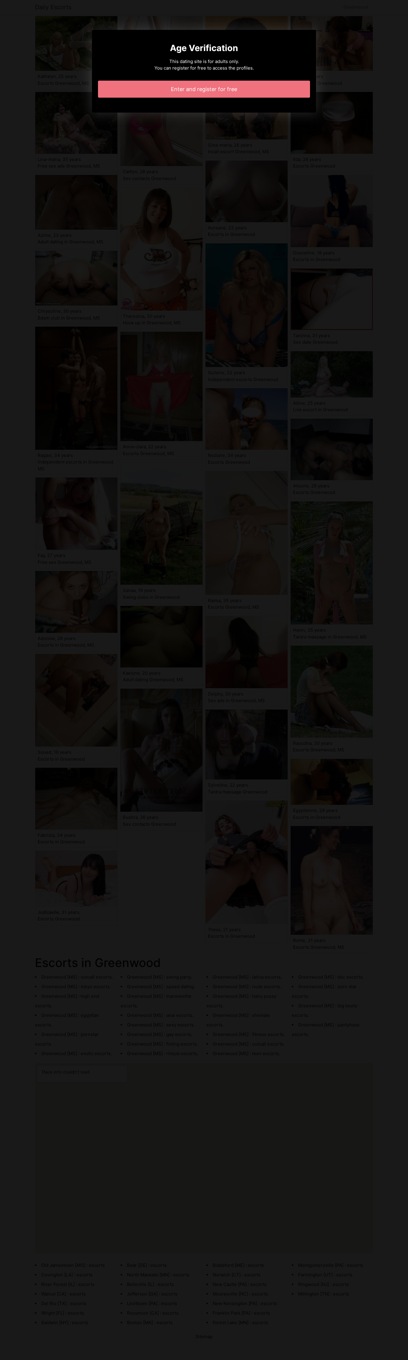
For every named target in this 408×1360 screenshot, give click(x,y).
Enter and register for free (204, 89)
